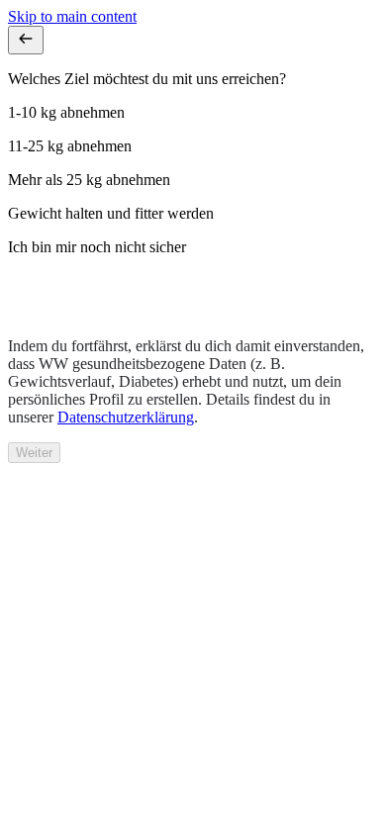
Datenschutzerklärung (125, 417)
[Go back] (26, 40)
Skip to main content (72, 16)
